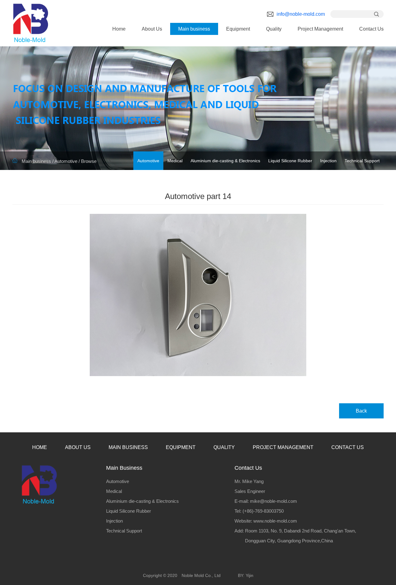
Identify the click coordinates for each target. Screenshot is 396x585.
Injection (328, 160)
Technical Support (362, 160)
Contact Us (371, 29)
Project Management (320, 29)
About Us (152, 29)
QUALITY (224, 447)
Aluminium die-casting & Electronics (225, 160)
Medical (175, 160)
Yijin (249, 575)
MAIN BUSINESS (128, 447)
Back (361, 410)
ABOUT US (78, 447)
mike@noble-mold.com (273, 501)
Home (119, 29)
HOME (39, 447)
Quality (274, 29)
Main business (194, 29)
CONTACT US (347, 447)
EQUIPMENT (181, 447)
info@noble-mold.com (301, 14)
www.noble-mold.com (275, 521)
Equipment (238, 29)
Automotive (65, 161)
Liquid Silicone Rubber (290, 160)
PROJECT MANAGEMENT (283, 447)
